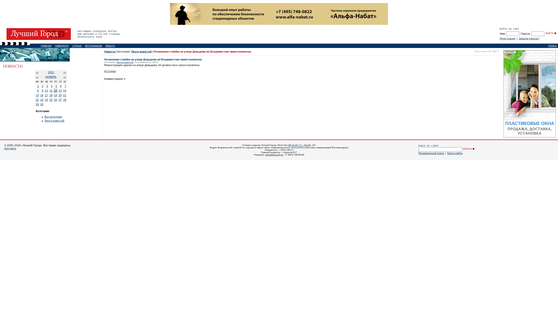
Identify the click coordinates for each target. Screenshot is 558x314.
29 (37, 104)
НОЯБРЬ (50, 76)
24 (46, 99)
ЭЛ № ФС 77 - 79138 (299, 145)
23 (41, 99)
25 (51, 99)
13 (60, 90)
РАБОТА (110, 45)
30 (41, 104)
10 (46, 90)
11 (51, 90)
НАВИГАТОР (62, 45)
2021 (51, 72)
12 (55, 90)
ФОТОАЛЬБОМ (93, 45)
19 (55, 95)
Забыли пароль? (529, 38)
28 (64, 99)
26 (55, 99)
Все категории (53, 116)
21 (64, 95)
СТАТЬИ (77, 45)
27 (60, 99)
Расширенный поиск (431, 153)
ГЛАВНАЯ (46, 45)
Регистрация (507, 38)
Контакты (10, 148)
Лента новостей (54, 120)
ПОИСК (552, 45)
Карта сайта (455, 153)
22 (37, 99)
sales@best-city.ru (274, 155)
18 (51, 95)
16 (41, 95)
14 (64, 90)
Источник (110, 71)
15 (37, 95)
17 (46, 95)
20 (60, 95)
